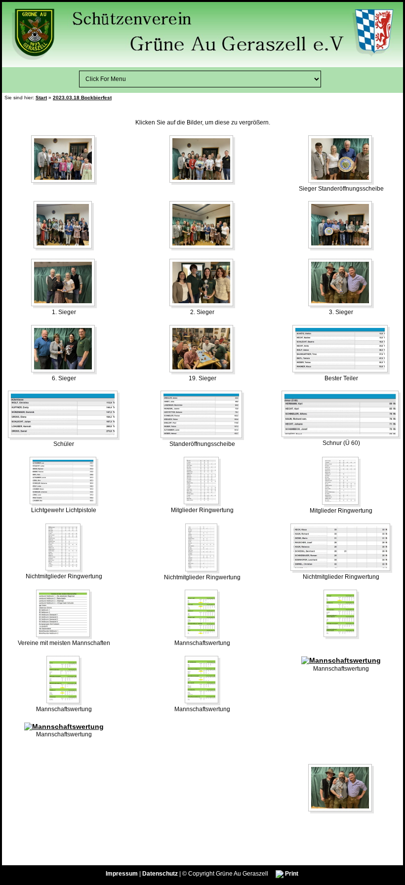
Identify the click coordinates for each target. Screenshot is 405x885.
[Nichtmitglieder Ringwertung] (63, 547)
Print (291, 873)
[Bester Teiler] (341, 349)
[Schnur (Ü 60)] (341, 414)
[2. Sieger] (202, 283)
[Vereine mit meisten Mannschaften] (64, 614)
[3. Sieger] (341, 283)
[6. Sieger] (64, 349)
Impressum (122, 873)
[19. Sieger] (202, 349)
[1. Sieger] (64, 283)
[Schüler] (64, 415)
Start (41, 97)
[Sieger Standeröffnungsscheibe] (341, 159)
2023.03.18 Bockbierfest (82, 97)
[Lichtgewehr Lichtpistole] (64, 481)
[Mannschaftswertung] (202, 614)
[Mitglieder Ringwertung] (202, 481)
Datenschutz (160, 873)
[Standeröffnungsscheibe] (202, 415)
